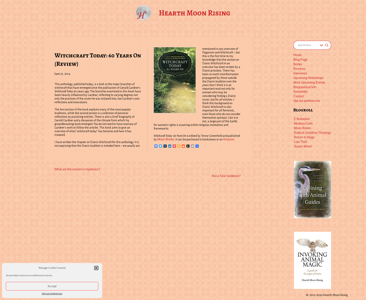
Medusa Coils (303, 123)
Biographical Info (304, 87)
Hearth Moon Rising (194, 13)
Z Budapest (302, 119)
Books (297, 64)
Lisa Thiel (300, 141)
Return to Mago (304, 137)
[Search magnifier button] (326, 45)
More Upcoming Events (309, 82)
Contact (298, 96)
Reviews (299, 68)
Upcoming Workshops (308, 78)
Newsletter (300, 91)
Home (297, 55)
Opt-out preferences (52, 293)
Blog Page (300, 59)
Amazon (228, 139)
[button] (96, 268)
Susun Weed (302, 146)
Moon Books (165, 139)
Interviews (300, 73)
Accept (52, 286)
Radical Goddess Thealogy (312, 132)
